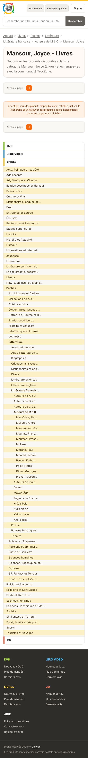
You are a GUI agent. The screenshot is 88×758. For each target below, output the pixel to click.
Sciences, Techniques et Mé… (25, 606)
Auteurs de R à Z (20, 482)
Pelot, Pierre (19, 465)
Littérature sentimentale (21, 266)
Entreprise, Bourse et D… (23, 315)
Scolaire (12, 568)
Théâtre (13, 536)
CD (9, 640)
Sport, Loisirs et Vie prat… (23, 622)
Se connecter (35, 8)
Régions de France (22, 498)
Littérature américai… (22, 379)
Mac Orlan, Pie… (21, 417)
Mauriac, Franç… (21, 433)
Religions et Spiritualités (21, 589)
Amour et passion (20, 347)
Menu (78, 8)
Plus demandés (14, 671)
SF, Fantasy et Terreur (21, 573)
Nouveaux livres (14, 693)
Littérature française (16, 41)
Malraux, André (21, 422)
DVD (9, 146)
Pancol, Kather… (21, 460)
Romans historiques (21, 530)
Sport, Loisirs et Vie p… (22, 579)
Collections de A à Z (20, 298)
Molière (16, 444)
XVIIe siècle (17, 508)
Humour (11, 245)
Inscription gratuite (57, 8)
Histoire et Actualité (19, 239)
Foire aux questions (16, 721)
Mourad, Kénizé (21, 455)
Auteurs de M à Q (46, 41)
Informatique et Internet (21, 250)
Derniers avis (12, 677)
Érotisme (12, 218)
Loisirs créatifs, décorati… (22, 271)
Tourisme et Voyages (19, 632)
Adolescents (14, 175)
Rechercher (75, 21)
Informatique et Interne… (23, 331)
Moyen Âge (17, 492)
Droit (9, 207)
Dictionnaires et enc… (22, 368)
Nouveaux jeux (55, 666)
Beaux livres (14, 191)
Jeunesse (12, 255)
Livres (12, 161)
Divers (12, 374)
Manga (10, 277)
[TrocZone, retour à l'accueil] (8, 8)
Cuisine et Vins (16, 196)
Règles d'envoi (13, 731)
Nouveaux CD (54, 693)
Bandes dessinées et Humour (25, 185)
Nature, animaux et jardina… (24, 282)
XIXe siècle (16, 503)
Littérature (13, 261)
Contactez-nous (14, 726)
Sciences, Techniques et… (24, 562)
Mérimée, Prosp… (22, 438)
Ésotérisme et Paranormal (22, 223)
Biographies (16, 358)
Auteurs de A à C (21, 395)
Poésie (13, 525)
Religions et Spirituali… (22, 546)
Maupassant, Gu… (22, 428)
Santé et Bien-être (19, 552)
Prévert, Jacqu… (21, 476)
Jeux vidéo (15, 154)
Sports (10, 627)
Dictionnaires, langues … (23, 309)
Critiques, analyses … (22, 363)
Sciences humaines (19, 557)
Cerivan (36, 746)
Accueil (8, 35)
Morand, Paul (19, 449)
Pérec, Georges (21, 471)
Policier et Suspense (20, 541)
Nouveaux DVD (13, 666)
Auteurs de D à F (20, 401)
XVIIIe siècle (17, 514)
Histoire (11, 234)
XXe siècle (16, 519)
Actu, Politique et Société (22, 169)
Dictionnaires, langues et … (23, 201)
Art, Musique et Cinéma (21, 180)
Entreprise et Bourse (19, 212)
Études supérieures (19, 228)
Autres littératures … (22, 352)
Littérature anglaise (21, 385)
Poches (35, 35)
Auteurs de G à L (20, 406)
